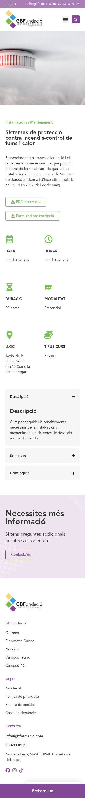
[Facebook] (7, 770)
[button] (65, 19)
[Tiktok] (21, 770)
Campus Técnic (17, 657)
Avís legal (13, 688)
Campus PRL (15, 665)
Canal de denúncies (21, 713)
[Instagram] (14, 770)
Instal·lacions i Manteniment (29, 122)
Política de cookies (20, 704)
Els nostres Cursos (19, 641)
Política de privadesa (22, 696)
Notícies (12, 649)
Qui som (12, 633)
